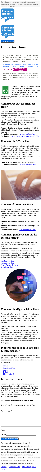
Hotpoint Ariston (9, 368)
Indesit (5, 370)
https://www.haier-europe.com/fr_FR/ (25, 136)
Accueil (3, 467)
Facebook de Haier (8, 261)
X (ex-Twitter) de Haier (9, 265)
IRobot (5, 372)
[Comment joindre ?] (8, 21)
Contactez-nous (14, 467)
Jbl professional (8, 374)
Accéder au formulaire (27, 134)
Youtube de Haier (7, 267)
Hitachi (5, 366)
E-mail (3, 434)
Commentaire (6, 411)
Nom (3, 430)
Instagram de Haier (8, 263)
